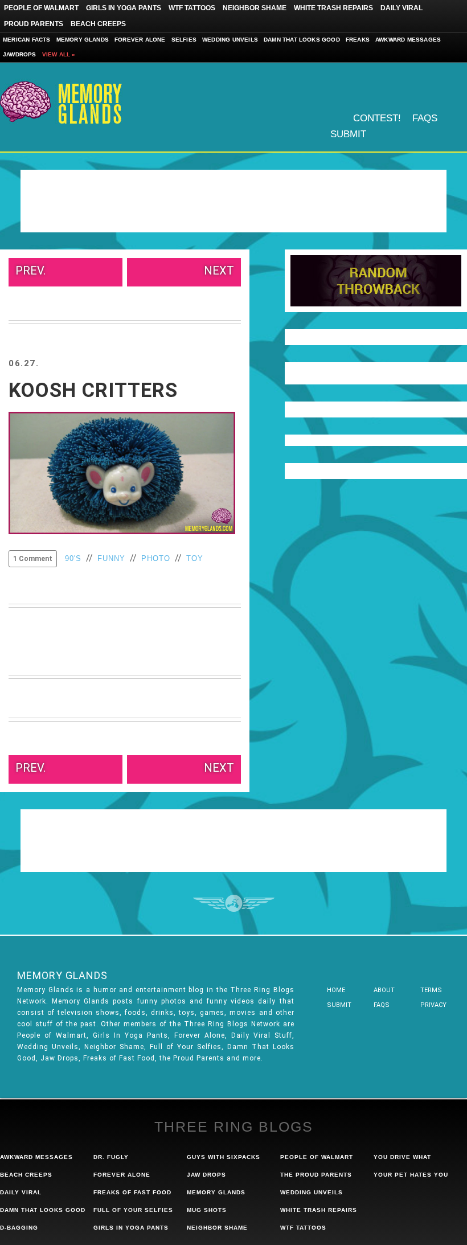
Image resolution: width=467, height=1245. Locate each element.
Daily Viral (401, 8)
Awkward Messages (408, 39)
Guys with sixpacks (223, 1157)
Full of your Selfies (133, 1210)
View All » (59, 54)
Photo (155, 558)
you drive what (402, 1157)
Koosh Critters (93, 390)
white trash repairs (318, 1210)
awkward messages (36, 1157)
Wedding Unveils (230, 39)
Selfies (183, 39)
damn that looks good (42, 1210)
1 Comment (32, 559)
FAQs (424, 118)
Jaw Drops (206, 1175)
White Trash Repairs (333, 8)
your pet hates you (411, 1175)
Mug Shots (207, 1210)
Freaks (358, 39)
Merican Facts (27, 39)
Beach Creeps (98, 24)
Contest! (377, 118)
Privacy (433, 1005)
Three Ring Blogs (233, 1127)
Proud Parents (33, 24)
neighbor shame (217, 1227)
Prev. (30, 270)
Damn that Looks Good (302, 39)
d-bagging (19, 1227)
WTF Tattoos (192, 8)
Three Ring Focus (234, 903)
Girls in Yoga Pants (123, 8)
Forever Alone (140, 39)
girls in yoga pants (131, 1227)
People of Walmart (41, 8)
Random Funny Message (375, 280)
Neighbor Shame (254, 8)
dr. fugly (111, 1157)
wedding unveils (311, 1192)
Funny (111, 558)
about (384, 990)
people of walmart (316, 1157)
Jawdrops (19, 54)
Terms (431, 990)
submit (339, 1005)
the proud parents (316, 1175)
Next (219, 270)
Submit (348, 134)
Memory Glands (82, 39)
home (336, 990)
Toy (194, 558)
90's (73, 558)
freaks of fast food (132, 1192)
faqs (382, 1005)
